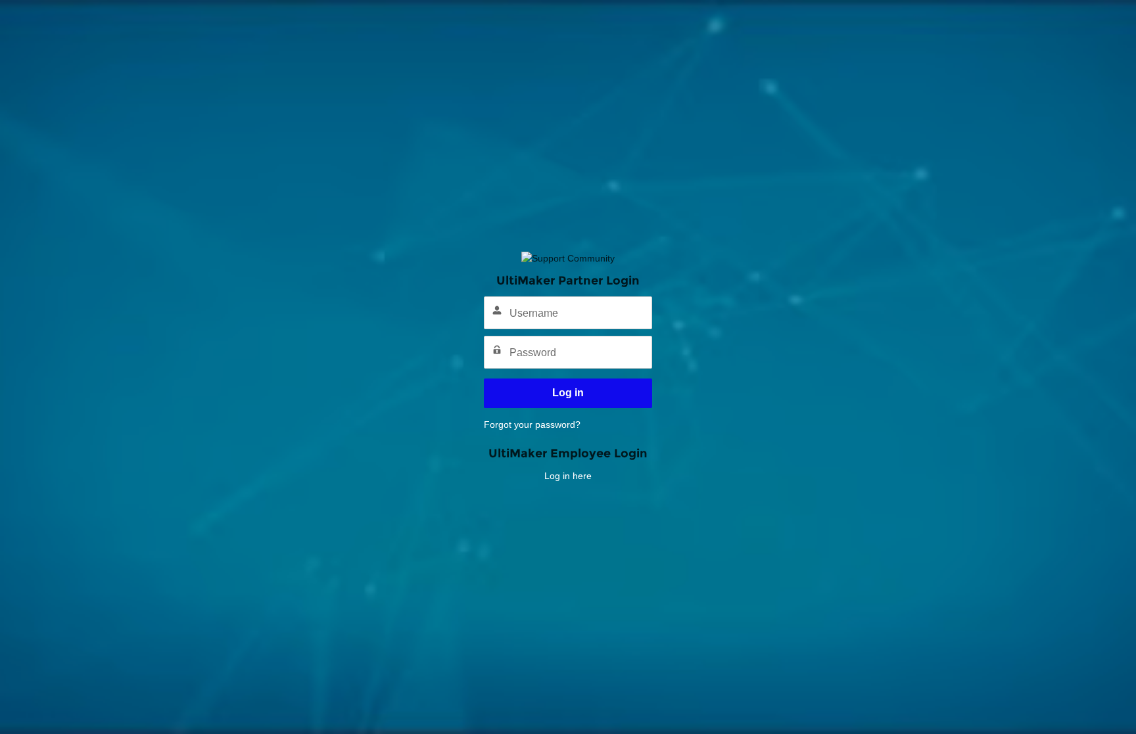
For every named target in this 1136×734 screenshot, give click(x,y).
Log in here (568, 475)
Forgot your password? (532, 424)
